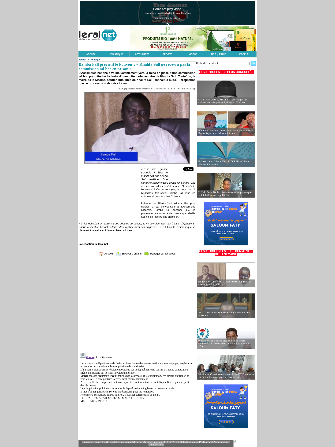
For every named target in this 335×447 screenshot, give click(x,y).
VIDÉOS (193, 54)
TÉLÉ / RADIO (218, 54)
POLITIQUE (116, 54)
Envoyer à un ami (131, 253)
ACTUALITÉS (142, 54)
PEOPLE (243, 54)
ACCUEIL (91, 54)
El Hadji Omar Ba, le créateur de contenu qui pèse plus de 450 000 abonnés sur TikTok (225, 194)
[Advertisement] (105, 192)
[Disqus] (137, 305)
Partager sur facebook (163, 253)
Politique (95, 59)
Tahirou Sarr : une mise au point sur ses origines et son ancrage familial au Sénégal (225, 283)
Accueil (82, 59)
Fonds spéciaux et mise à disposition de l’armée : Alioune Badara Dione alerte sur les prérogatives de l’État (223, 343)
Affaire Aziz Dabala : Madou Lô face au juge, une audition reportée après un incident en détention (222, 101)
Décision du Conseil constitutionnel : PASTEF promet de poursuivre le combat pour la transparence (226, 376)
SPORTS (167, 54)
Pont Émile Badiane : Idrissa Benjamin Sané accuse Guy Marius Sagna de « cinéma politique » (226, 132)
